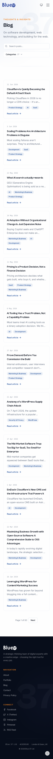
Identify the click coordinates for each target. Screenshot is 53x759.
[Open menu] (48, 5)
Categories (12, 54)
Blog (5, 685)
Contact (7, 690)
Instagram (11, 719)
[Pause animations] (47, 753)
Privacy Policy (9, 695)
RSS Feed (11, 730)
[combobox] (26, 46)
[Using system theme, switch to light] (41, 5)
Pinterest (11, 724)
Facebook (11, 709)
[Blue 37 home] (9, 5)
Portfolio (7, 680)
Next (33, 620)
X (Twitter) (12, 714)
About (6, 675)
